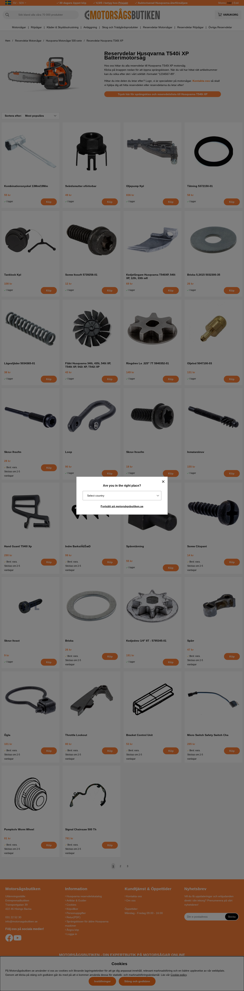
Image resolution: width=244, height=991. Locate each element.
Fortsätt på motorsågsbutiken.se (122, 506)
